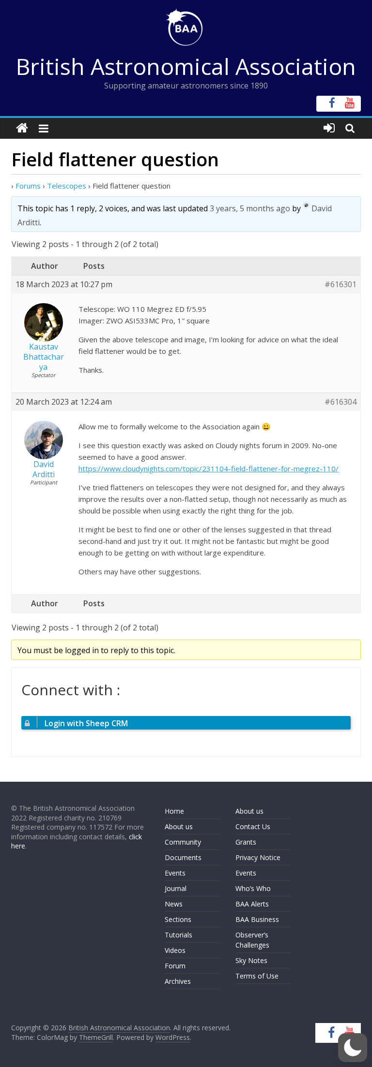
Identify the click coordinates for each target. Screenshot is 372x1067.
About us (179, 826)
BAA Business (257, 919)
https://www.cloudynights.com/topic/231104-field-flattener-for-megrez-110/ (208, 468)
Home (174, 811)
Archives (178, 981)
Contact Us (252, 826)
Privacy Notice (257, 857)
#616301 (340, 284)
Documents (183, 857)
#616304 (340, 402)
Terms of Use (257, 975)
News (174, 903)
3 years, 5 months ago (250, 208)
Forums (28, 185)
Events (175, 872)
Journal (175, 888)
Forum (175, 965)
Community (183, 842)
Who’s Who (253, 888)
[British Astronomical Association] (22, 128)
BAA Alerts (252, 903)
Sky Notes (251, 960)
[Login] (329, 128)
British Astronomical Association (186, 66)
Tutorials (178, 934)
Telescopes (66, 185)
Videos (175, 950)
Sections (178, 919)
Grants (245, 842)
